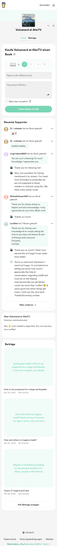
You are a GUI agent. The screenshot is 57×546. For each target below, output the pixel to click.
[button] (53, 5)
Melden (49, 539)
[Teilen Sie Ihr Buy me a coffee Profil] (53, 25)
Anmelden (45, 5)
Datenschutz (10, 539)
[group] (28, 372)
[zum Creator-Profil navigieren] (28, 20)
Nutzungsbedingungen (31, 539)
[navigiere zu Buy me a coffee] (4, 5)
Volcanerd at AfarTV (29, 29)
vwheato (18, 128)
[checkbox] (16, 101)
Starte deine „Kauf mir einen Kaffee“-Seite (27, 544)
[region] (28, 80)
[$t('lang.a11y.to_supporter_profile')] (11, 167)
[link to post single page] (28, 371)
